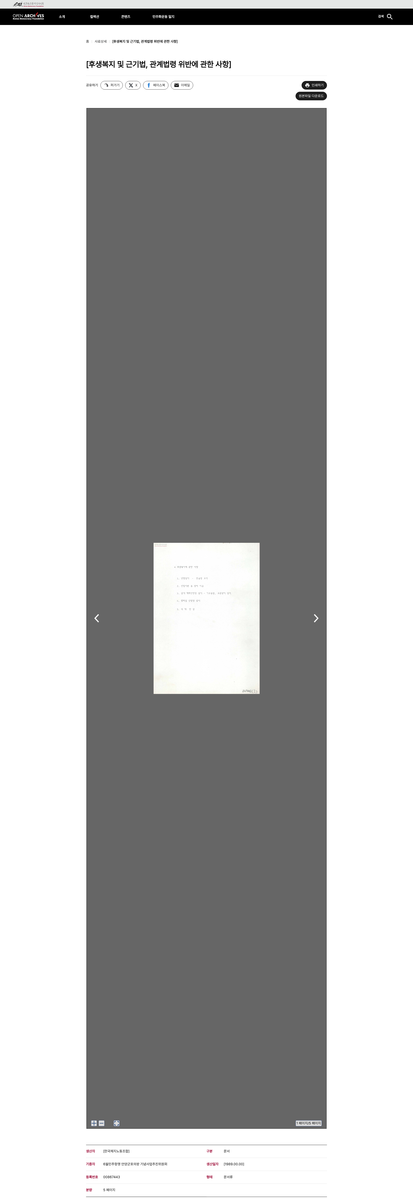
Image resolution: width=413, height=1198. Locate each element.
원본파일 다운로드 (311, 96)
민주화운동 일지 (163, 17)
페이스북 (159, 85)
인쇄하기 (318, 85)
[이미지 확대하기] (94, 1123)
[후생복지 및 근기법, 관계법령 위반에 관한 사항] (145, 41)
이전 (96, 619)
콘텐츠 (125, 17)
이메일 (185, 85)
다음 (316, 619)
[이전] (97, 618)
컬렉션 (94, 17)
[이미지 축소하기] (102, 1123)
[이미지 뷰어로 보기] (117, 1123)
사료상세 (101, 41)
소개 (62, 17)
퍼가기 (115, 85)
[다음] (316, 618)
